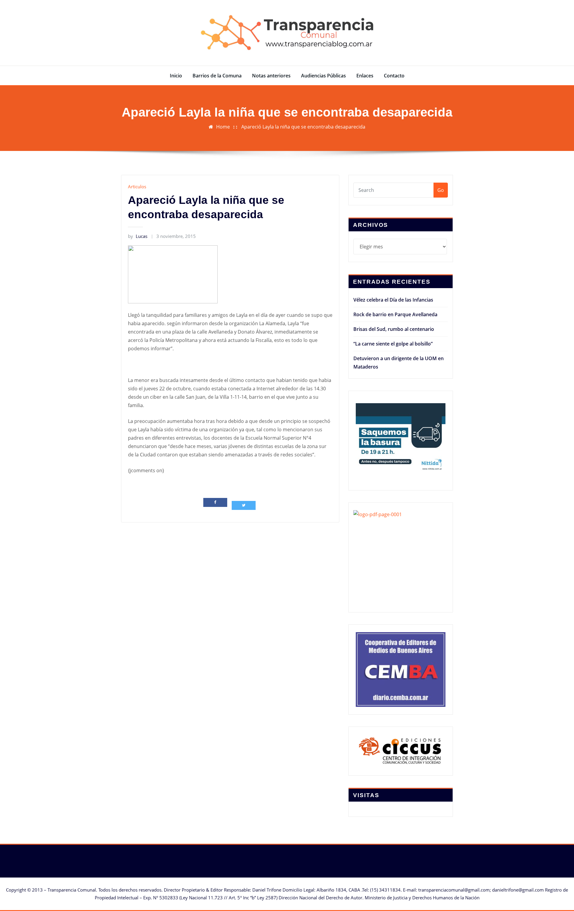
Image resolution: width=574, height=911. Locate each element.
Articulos (137, 186)
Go (440, 190)
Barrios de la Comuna (217, 75)
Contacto (394, 75)
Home (223, 126)
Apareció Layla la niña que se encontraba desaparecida (303, 126)
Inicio (176, 75)
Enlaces (364, 75)
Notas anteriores (271, 75)
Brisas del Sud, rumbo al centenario (393, 329)
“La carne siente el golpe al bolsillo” (393, 343)
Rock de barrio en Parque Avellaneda (395, 314)
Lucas (137, 236)
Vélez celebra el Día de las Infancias (393, 299)
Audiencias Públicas (323, 75)
